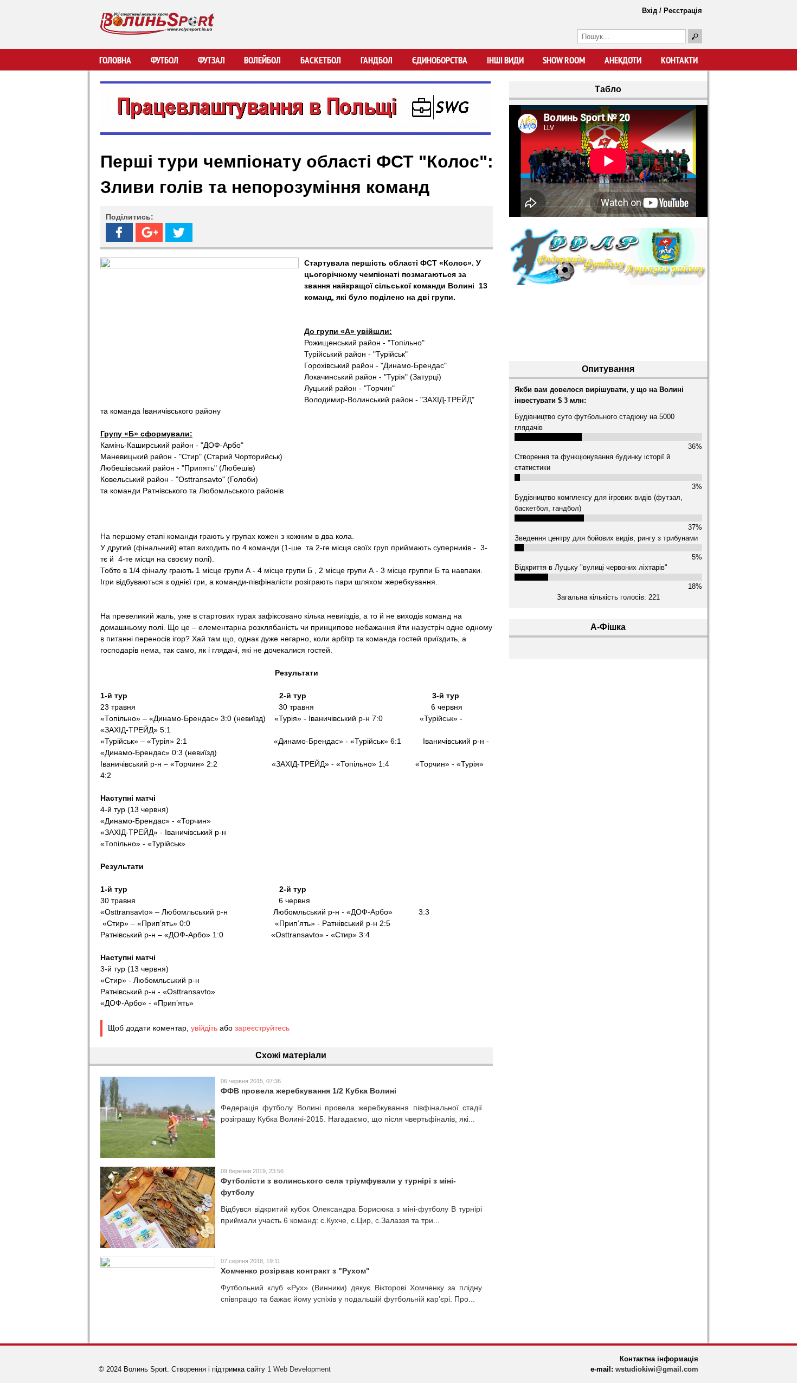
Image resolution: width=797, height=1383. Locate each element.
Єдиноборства (439, 60)
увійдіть (204, 1028)
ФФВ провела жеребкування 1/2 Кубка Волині (308, 1090)
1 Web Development (299, 1369)
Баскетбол (320, 60)
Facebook (119, 232)
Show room (564, 60)
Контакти (679, 60)
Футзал (211, 60)
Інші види (505, 60)
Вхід (649, 11)
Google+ (149, 232)
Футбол (164, 60)
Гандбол (377, 60)
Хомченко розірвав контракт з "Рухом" (295, 1270)
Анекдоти (623, 60)
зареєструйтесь (262, 1028)
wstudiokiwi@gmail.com (656, 1369)
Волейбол (262, 60)
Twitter (178, 232)
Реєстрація (683, 11)
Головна (115, 60)
